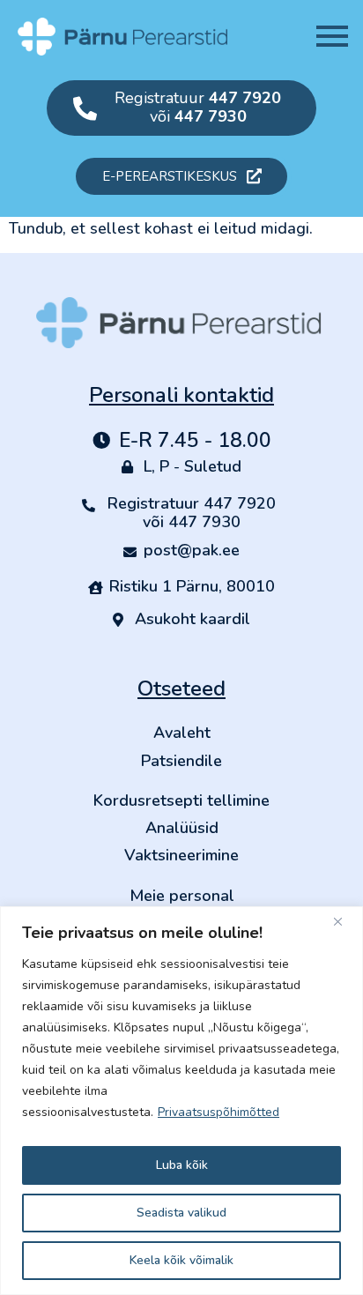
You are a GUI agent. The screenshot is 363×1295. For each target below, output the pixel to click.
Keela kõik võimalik (181, 1260)
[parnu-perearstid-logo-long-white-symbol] (122, 37)
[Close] (344, 921)
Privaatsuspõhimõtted (218, 1112)
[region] (181, 1100)
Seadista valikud (181, 1212)
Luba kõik (182, 1165)
